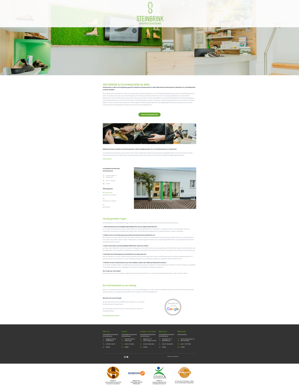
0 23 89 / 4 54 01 (110, 344)
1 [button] (141, 72)
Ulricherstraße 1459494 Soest (111, 176)
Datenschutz (170, 356)
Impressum (176, 356)
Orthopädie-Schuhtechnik (110, 334)
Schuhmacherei (107, 336)
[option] (149, 37)
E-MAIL (108, 184)
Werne (132, 98)
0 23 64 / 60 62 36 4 (148, 344)
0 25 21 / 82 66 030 (167, 344)
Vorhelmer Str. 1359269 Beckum (167, 339)
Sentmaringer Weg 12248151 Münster (187, 339)
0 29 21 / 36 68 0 (110, 181)
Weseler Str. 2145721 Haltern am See (149, 339)
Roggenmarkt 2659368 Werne (111, 339)
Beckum (137, 98)
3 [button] (147, 72)
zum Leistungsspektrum (149, 114)
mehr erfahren (107, 159)
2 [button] (144, 72)
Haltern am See (147, 98)
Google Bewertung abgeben (111, 315)
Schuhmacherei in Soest (123, 98)
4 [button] (150, 72)
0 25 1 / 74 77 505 (186, 344)
